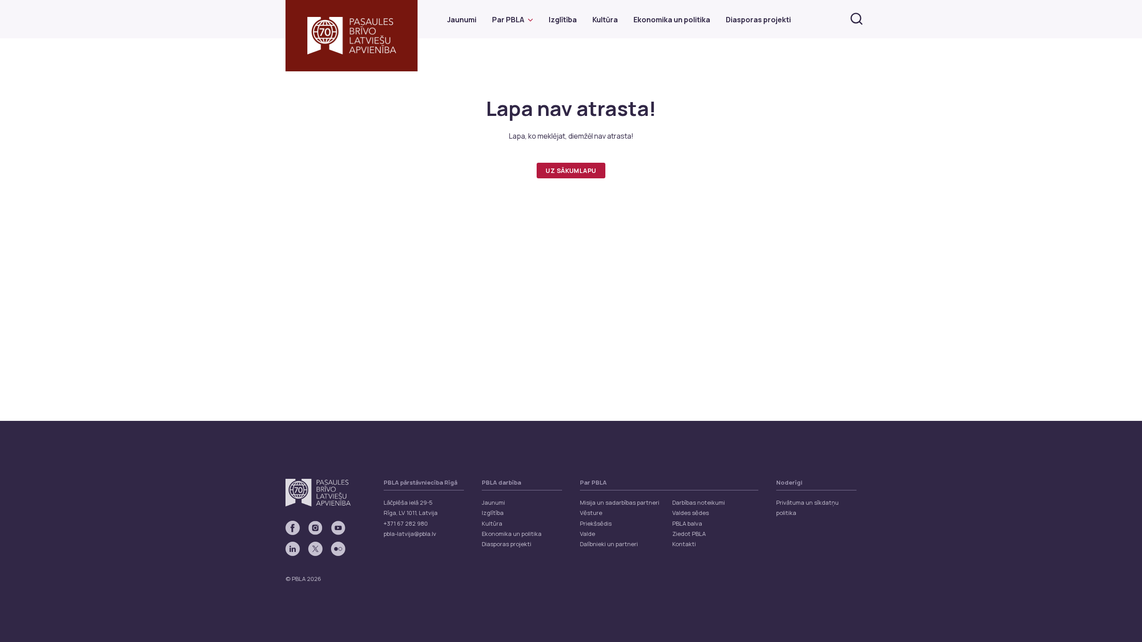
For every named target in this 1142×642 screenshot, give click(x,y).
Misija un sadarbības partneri (619, 502)
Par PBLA (508, 20)
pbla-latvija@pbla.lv (410, 534)
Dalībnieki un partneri (609, 544)
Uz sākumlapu (571, 170)
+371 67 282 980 (406, 523)
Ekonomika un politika (671, 20)
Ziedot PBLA (689, 534)
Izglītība (563, 20)
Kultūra (605, 20)
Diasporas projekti (758, 20)
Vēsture (591, 513)
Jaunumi (461, 20)
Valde (587, 534)
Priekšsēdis (596, 523)
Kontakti (684, 544)
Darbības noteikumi (698, 502)
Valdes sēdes (690, 513)
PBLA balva (687, 523)
